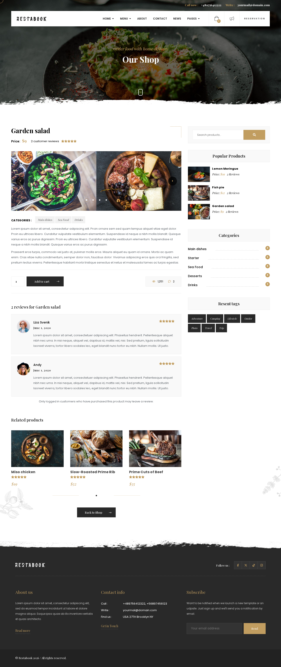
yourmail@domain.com (248, 5)
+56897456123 (157, 604)
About (142, 18)
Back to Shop (93, 512)
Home (107, 18)
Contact (160, 18)
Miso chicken (23, 471)
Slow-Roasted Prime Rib (92, 471)
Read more (22, 631)
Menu (124, 18)
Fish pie (218, 187)
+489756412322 (203, 5)
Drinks (78, 220)
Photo (194, 328)
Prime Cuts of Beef (146, 471)
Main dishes (45, 220)
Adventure (197, 318)
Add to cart (42, 281)
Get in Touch (109, 626)
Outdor (248, 318)
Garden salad (223, 206)
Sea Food (63, 220)
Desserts (195, 276)
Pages (192, 18)
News (177, 18)
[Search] (254, 135)
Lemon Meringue (225, 169)
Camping (215, 318)
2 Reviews (233, 174)
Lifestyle (232, 318)
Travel (208, 328)
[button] (86, 200)
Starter (193, 258)
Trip (221, 328)
